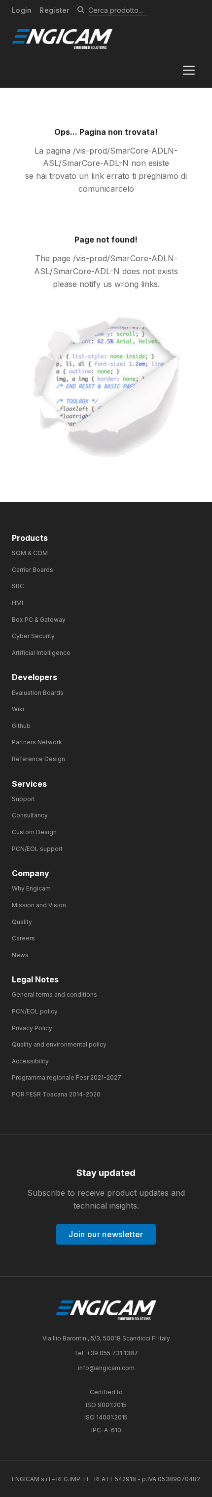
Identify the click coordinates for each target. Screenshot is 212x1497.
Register (54, 10)
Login (22, 10)
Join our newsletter (106, 1234)
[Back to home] (106, 1310)
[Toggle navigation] (188, 70)
